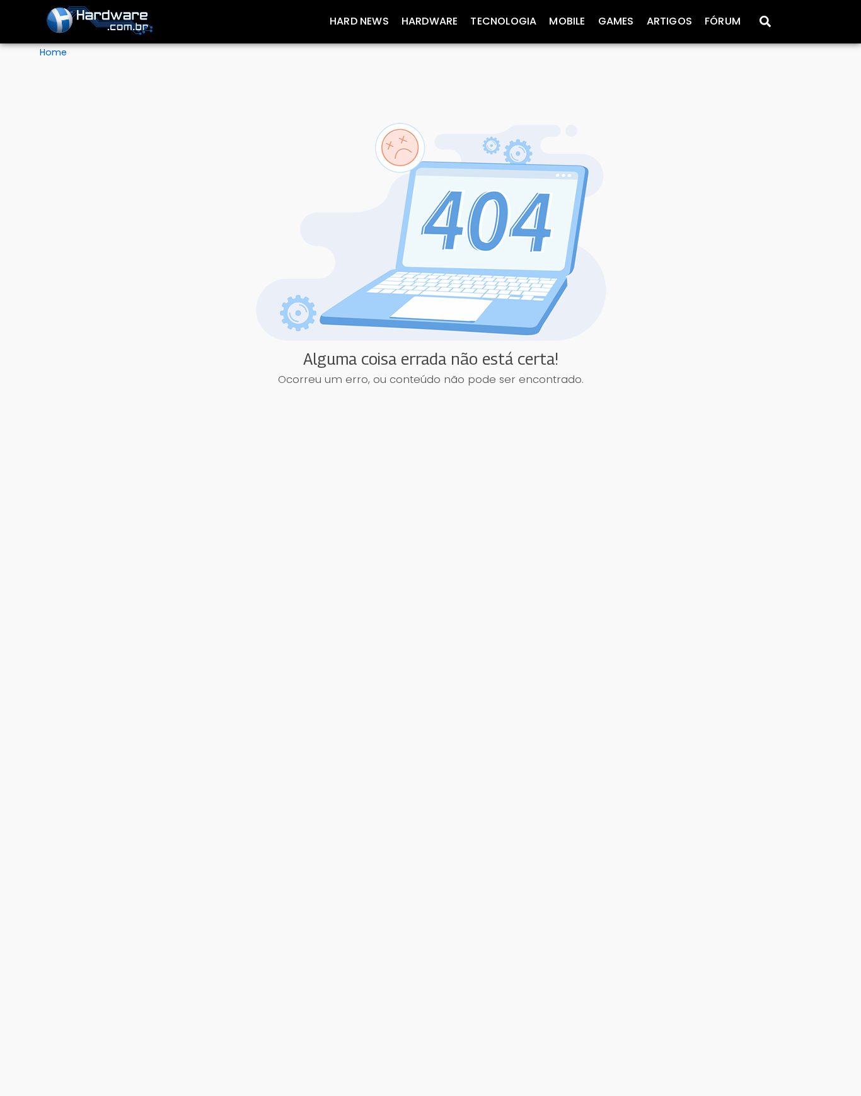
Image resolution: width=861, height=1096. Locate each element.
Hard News (359, 21)
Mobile (567, 21)
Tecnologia (503, 21)
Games (616, 21)
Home (53, 52)
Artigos (669, 21)
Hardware (430, 21)
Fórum (723, 21)
